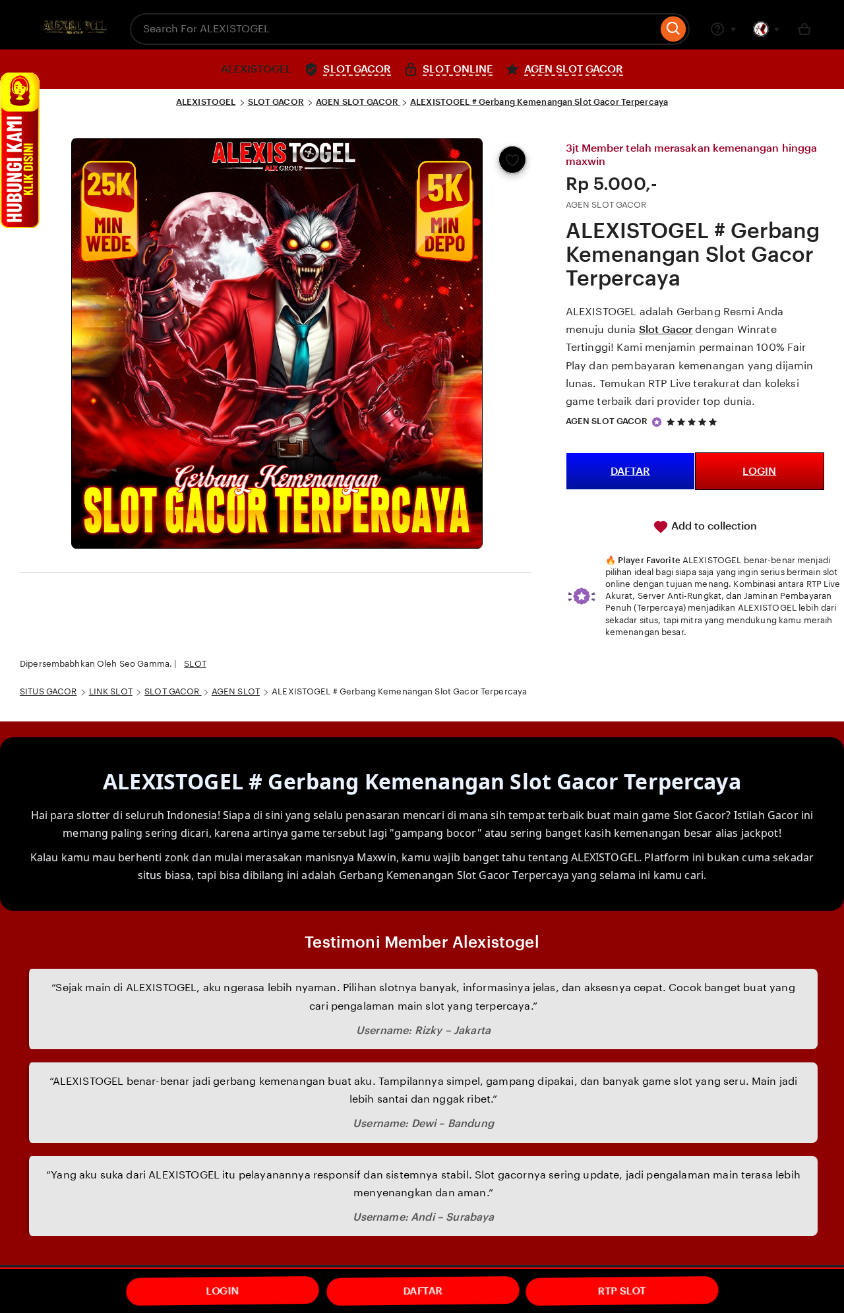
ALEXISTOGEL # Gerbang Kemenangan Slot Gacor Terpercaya (539, 102)
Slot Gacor (666, 329)
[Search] (673, 29)
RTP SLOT (622, 1291)
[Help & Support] (723, 29)
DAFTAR (630, 471)
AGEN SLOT (236, 691)
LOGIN (759, 471)
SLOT (195, 664)
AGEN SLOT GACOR (358, 102)
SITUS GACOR (48, 691)
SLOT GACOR (276, 102)
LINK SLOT (111, 691)
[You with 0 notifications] (767, 29)
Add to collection (713, 526)
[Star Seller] (657, 422)
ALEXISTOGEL (205, 102)
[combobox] (393, 29)
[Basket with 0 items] (804, 29)
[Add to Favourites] (512, 159)
